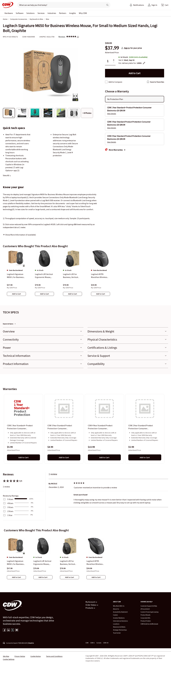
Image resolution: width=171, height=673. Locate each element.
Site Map (6, 656)
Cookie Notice (35, 656)
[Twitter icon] (12, 630)
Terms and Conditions (54, 656)
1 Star (9, 515)
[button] (165, 5)
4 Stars (10, 503)
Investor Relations (119, 618)
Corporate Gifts (145, 618)
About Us (116, 609)
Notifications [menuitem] (138, 5)
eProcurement (145, 609)
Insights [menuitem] (72, 13)
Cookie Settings (8, 659)
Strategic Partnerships (120, 630)
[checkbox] (106, 82)
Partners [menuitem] (62, 13)
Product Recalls (145, 615)
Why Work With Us (118, 606)
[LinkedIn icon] (8, 630)
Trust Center (117, 633)
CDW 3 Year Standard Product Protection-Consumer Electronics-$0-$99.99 (59, 427)
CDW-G (92, 643)
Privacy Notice (20, 656)
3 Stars (10, 507)
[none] (8, 13)
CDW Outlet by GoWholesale (149, 624)
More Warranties (116, 150)
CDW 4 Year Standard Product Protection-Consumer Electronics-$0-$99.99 (100, 427)
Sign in (127, 48)
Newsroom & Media (119, 627)
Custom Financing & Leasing (149, 612)
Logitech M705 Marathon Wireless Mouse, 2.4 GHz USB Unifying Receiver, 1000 (95, 563)
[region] (85, 275)
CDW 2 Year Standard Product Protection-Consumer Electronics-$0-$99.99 (140, 427)
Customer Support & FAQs (149, 606)
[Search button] (107, 5)
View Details (111, 113)
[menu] (136, 5)
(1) (78, 36)
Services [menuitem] (41, 13)
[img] (71, 36)
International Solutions (120, 621)
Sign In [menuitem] (154, 5)
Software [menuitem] (19, 13)
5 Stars (10, 499)
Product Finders (146, 621)
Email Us (31, 643)
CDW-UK (105, 643)
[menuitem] (131, 5)
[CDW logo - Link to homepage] (7, 5)
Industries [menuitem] (52, 13)
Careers (115, 615)
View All (6, 175)
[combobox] (60, 5)
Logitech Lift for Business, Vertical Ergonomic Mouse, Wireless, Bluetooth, (69, 563)
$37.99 (112, 48)
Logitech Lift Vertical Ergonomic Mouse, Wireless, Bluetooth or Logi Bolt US (42, 563)
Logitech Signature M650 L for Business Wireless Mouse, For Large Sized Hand (15, 563)
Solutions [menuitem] (30, 13)
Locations (116, 624)
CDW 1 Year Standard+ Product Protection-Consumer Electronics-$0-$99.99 (20, 427)
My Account (91, 602)
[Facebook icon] (4, 630)
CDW (87, 643)
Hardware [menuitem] (9, 13)
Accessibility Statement (120, 612)
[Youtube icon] (16, 630)
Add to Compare (115, 82)
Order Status (91, 605)
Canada (98, 643)
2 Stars (10, 511)
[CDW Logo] (7, 5)
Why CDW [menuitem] (83, 13)
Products (90, 608)
